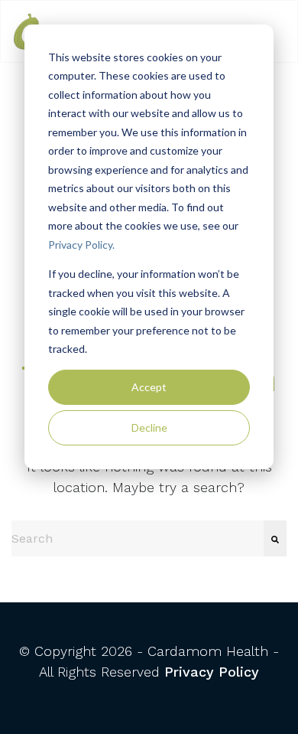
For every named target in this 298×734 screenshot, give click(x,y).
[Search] (275, 538)
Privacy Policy (211, 672)
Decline (149, 427)
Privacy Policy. (81, 244)
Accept (149, 386)
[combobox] (137, 538)
